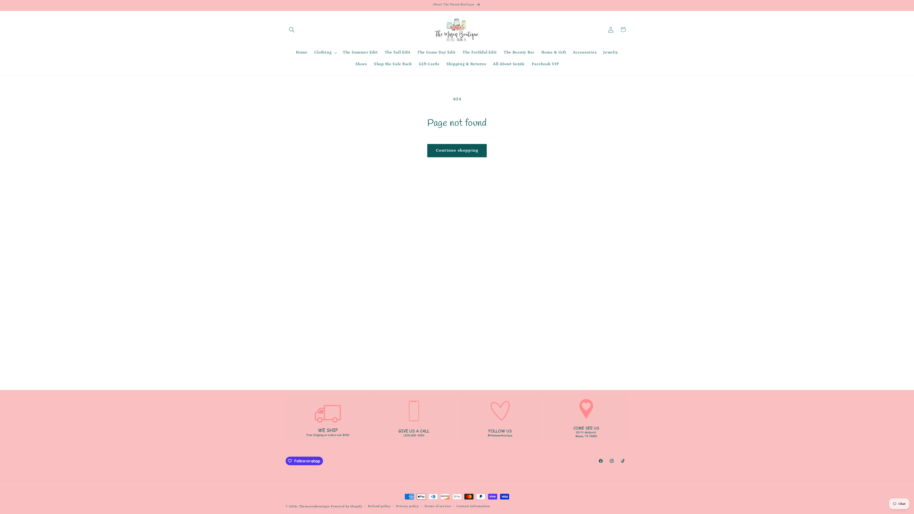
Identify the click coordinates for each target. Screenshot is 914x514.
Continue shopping (457, 150)
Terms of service (437, 506)
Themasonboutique (314, 506)
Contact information (473, 506)
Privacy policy (407, 506)
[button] (292, 29)
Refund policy (379, 506)
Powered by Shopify (347, 506)
